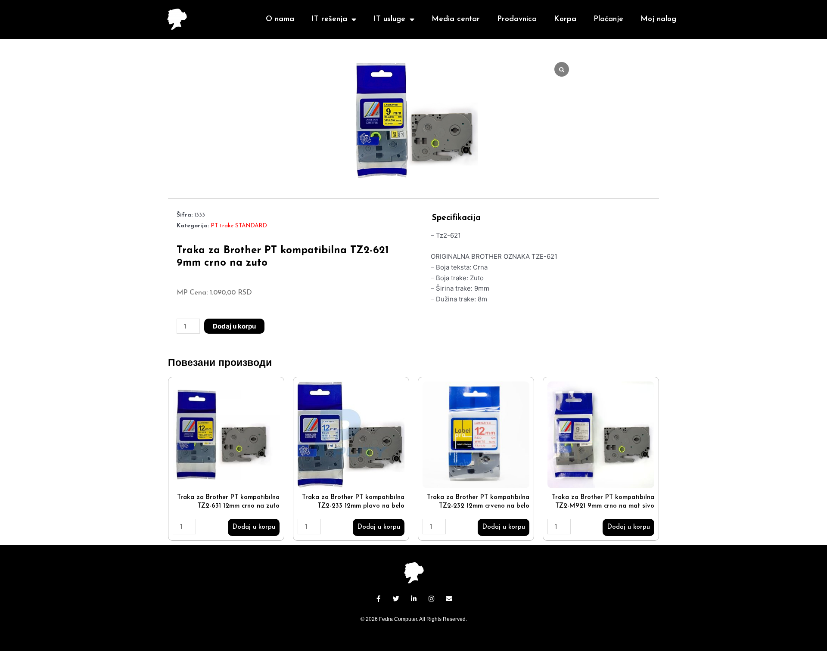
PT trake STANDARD (239, 226)
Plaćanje (608, 19)
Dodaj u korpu (234, 326)
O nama (280, 19)
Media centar (456, 19)
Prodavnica (517, 19)
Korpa (565, 19)
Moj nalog (658, 19)
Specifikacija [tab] (456, 218)
